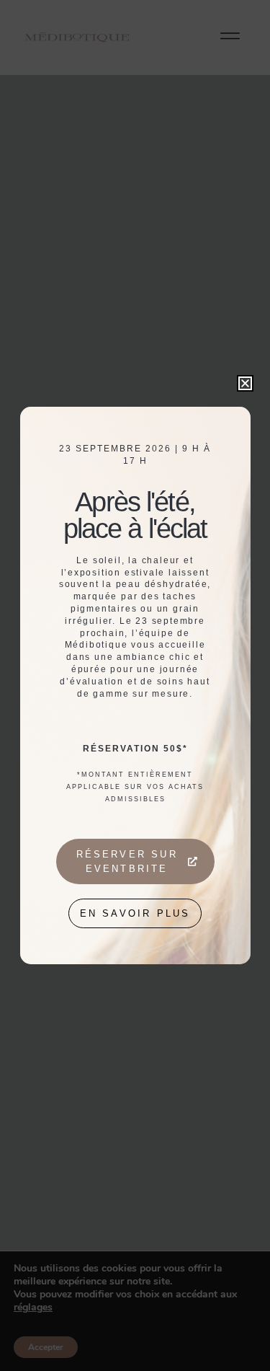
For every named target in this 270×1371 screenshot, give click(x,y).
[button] (245, 383)
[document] (135, 685)
